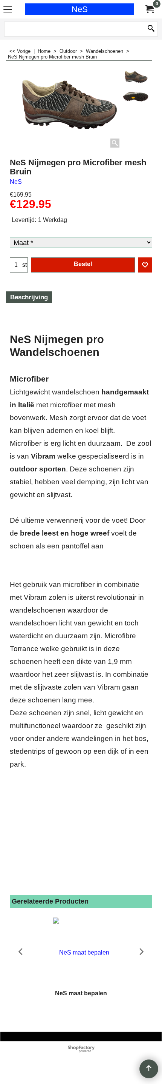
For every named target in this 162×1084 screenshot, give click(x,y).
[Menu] (7, 10)
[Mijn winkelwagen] (149, 9)
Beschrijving (29, 297)
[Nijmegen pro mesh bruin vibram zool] (135, 99)
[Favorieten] (145, 265)
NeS (80, 9)
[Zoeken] (151, 29)
